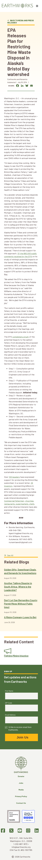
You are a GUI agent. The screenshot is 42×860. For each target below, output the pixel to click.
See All (10, 555)
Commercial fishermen (14, 501)
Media (21, 790)
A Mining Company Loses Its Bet (20, 617)
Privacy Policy (21, 796)
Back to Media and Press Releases (20, 21)
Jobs (21, 783)
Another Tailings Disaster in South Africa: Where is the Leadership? (18, 586)
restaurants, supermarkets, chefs (19, 504)
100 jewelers (14, 477)
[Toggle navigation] (37, 6)
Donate (21, 776)
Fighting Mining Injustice (16, 655)
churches (29, 501)
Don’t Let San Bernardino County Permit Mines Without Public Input (20, 604)
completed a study (20, 337)
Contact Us (21, 803)
